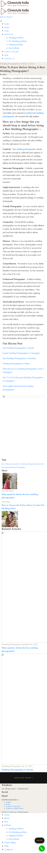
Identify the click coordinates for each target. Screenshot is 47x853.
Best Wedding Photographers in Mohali (18, 348)
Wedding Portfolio (16, 37)
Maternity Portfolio (16, 44)
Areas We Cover (23, 778)
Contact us (9, 59)
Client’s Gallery (11, 52)
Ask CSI (40, 840)
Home (6, 24)
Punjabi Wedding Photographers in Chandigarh (21, 353)
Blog (8, 804)
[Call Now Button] (42, 848)
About (7, 27)
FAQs (6, 55)
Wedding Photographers (17, 467)
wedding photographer (26, 149)
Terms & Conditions (14, 808)
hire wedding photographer (27, 464)
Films (6, 31)
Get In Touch (6, 17)
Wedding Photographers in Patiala (16, 363)
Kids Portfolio (14, 48)
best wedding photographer (10, 464)
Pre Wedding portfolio (18, 41)
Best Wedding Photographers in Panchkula (19, 358)
